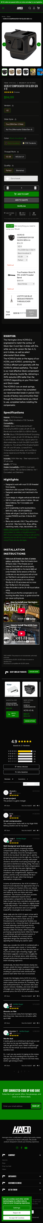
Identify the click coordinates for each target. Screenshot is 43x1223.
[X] (17, 1148)
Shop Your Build (6, 1166)
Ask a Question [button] (22, 772)
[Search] (30, 8)
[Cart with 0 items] (38, 8)
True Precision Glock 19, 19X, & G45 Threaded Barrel (26, 275)
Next (39, 44)
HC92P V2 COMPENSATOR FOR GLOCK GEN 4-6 (29, 707)
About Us (4, 1160)
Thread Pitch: (11, 152)
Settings (16, 1208)
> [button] (28, 1071)
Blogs (3, 1163)
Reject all (17, 1213)
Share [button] (8, 806)
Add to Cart (23, 194)
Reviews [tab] (7, 779)
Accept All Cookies (16, 1218)
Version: (8, 105)
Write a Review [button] (22, 767)
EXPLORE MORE (34, 671)
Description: (10, 336)
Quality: (8, 165)
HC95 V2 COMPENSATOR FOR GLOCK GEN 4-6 (25, 237)
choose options (30, 721)
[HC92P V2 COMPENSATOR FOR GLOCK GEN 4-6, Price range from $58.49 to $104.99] (29, 689)
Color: (15, 138)
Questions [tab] (21, 779)
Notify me (21, 206)
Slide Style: (10, 119)
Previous (4, 44)
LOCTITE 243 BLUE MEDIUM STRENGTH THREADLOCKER (25, 298)
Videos (4, 1169)
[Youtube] (26, 1148)
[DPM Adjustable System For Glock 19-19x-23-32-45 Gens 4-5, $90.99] (12, 689)
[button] (34, 806)
